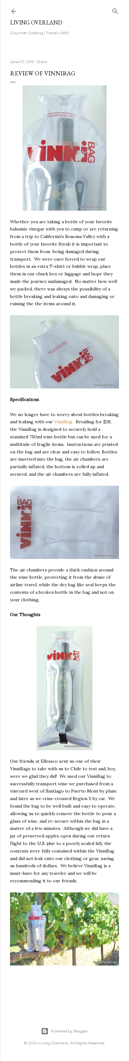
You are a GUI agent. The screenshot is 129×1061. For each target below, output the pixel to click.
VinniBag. (63, 422)
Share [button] (42, 61)
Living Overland (36, 22)
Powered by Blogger (69, 1031)
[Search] (115, 10)
